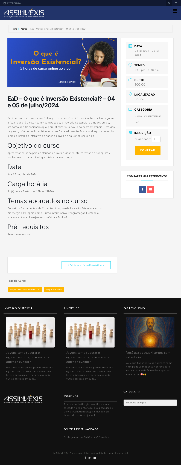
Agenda (24, 29)
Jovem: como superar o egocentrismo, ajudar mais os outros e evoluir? (27, 357)
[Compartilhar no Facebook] (142, 189)
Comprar (147, 150)
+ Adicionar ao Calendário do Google (86, 265)
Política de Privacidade (96, 437)
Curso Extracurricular (148, 115)
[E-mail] (150, 189)
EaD (137, 122)
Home (14, 29)
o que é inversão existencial (25, 290)
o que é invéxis (54, 290)
